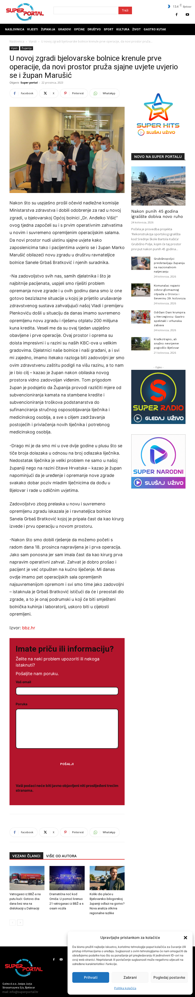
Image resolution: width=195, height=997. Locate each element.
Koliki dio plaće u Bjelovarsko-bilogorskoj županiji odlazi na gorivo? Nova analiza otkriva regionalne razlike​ (107, 903)
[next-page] (20, 923)
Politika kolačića (125, 988)
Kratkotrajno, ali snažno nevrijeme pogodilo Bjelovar (166, 343)
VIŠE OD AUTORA (61, 856)
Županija (27, 48)
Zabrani (130, 977)
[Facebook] (176, 14)
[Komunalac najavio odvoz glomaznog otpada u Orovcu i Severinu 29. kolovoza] (140, 290)
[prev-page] (12, 923)
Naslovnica (17, 41)
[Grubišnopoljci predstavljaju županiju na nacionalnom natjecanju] (140, 263)
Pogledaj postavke (169, 977)
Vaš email (23, 682)
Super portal (29, 82)
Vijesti (33, 41)
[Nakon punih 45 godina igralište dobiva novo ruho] (158, 186)
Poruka (21, 704)
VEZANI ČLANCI (26, 856)
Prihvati (91, 977)
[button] (185, 937)
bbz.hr (28, 627)
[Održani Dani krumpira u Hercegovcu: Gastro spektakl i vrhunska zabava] (140, 317)
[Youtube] (187, 14)
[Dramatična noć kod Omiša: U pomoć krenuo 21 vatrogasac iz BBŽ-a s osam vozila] (66, 878)
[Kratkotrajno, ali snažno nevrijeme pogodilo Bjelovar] (140, 343)
